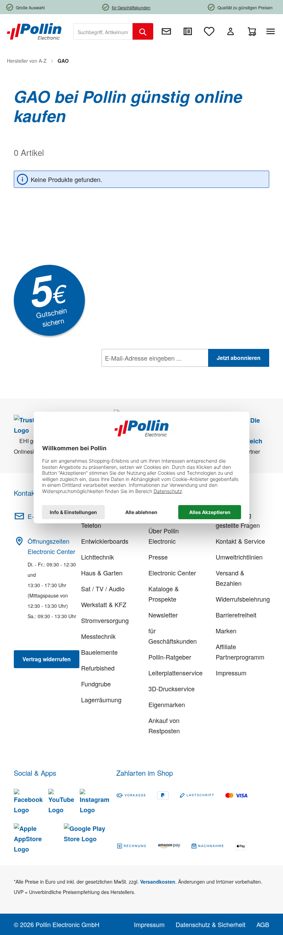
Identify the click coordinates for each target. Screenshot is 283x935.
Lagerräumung (101, 699)
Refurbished (98, 667)
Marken (226, 630)
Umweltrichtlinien (239, 556)
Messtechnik (98, 636)
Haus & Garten (102, 572)
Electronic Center (172, 572)
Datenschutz (146, 373)
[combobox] (103, 31)
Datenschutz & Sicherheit (210, 924)
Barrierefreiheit (236, 614)
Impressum (231, 672)
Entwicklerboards (104, 540)
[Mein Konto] (230, 31)
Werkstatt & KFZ (103, 604)
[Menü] (272, 31)
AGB (262, 924)
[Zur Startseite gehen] (34, 30)
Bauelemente (99, 651)
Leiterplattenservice (175, 672)
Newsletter (163, 614)
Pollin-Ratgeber (169, 656)
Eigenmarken (166, 704)
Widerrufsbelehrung (243, 598)
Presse (158, 556)
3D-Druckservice (171, 688)
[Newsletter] (166, 31)
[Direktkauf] (187, 31)
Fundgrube (96, 683)
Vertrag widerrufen (46, 659)
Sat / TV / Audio (103, 588)
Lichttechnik (97, 556)
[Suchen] (143, 31)
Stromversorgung (105, 620)
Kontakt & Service (240, 540)
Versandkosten (157, 881)
